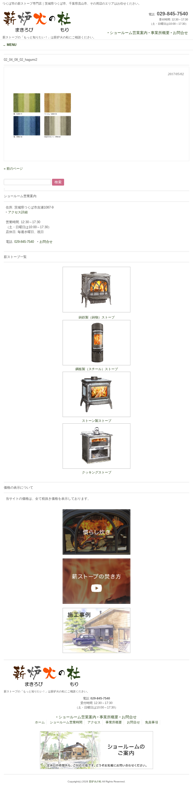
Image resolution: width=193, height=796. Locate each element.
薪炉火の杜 (95, 781)
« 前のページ (13, 168)
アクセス (94, 722)
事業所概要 (114, 722)
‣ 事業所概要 (159, 33)
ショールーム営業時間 (66, 722)
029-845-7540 (24, 242)
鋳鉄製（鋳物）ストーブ (97, 317)
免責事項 (151, 722)
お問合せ (46, 242)
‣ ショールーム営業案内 (128, 33)
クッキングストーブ (96, 472)
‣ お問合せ (179, 33)
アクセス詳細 (18, 212)
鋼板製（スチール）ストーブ (96, 369)
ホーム (40, 722)
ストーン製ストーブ (96, 421)
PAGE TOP (183, 767)
